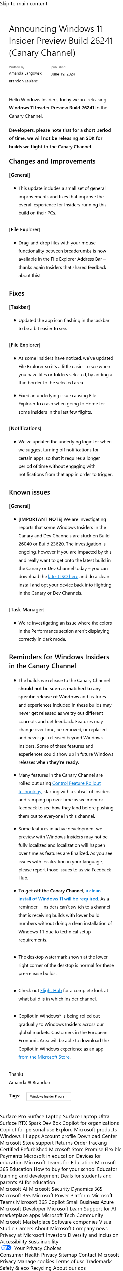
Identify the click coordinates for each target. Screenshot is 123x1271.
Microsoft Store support (27, 1142)
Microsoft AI (13, 1188)
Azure (107, 1202)
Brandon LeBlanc (23, 80)
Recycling (41, 1267)
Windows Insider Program (48, 1096)
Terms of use (70, 1261)
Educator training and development (58, 1172)
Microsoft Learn (64, 1208)
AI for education (37, 1182)
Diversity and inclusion (93, 1234)
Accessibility (13, 1241)
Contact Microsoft (99, 1254)
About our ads (69, 1267)
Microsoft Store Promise (76, 1149)
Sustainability (43, 1241)
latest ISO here (63, 576)
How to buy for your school (65, 1169)
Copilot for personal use (27, 1129)
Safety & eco (14, 1267)
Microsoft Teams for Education (58, 1162)
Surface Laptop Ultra (86, 1116)
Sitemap (68, 1254)
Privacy (8, 1261)
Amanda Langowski (25, 72)
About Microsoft (53, 1228)
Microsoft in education (49, 1155)
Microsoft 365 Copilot (40, 1202)
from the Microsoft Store (44, 1057)
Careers (24, 1228)
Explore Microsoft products (86, 1129)
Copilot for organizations (90, 1122)
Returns (64, 1142)
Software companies (75, 1221)
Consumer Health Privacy (28, 1254)
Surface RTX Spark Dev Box (30, 1122)
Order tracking (90, 1142)
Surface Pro (13, 1116)
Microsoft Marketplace (25, 1221)
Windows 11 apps (20, 1136)
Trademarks (99, 1261)
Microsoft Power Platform (61, 1195)
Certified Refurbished (23, 1149)
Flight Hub (51, 990)
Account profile (58, 1136)
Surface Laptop (44, 1116)
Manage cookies (35, 1261)
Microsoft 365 (15, 1195)
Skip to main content (23, 3)
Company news (90, 1228)
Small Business (82, 1202)
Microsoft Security (49, 1188)
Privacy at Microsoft (22, 1234)
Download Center (97, 1136)
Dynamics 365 (86, 1188)
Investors (56, 1234)
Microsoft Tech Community (72, 1215)
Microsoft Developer (23, 1208)
